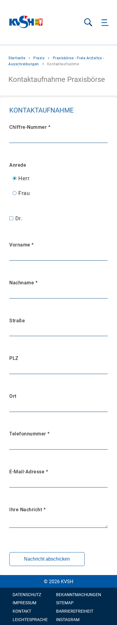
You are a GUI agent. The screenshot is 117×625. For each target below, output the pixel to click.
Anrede (17, 165)
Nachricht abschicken (47, 559)
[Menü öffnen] (105, 22)
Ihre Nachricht (27, 509)
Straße (17, 320)
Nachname (23, 283)
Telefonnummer (29, 434)
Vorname (21, 245)
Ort (12, 396)
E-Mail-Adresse (28, 472)
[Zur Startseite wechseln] (26, 22)
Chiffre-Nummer (29, 127)
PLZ (14, 358)
